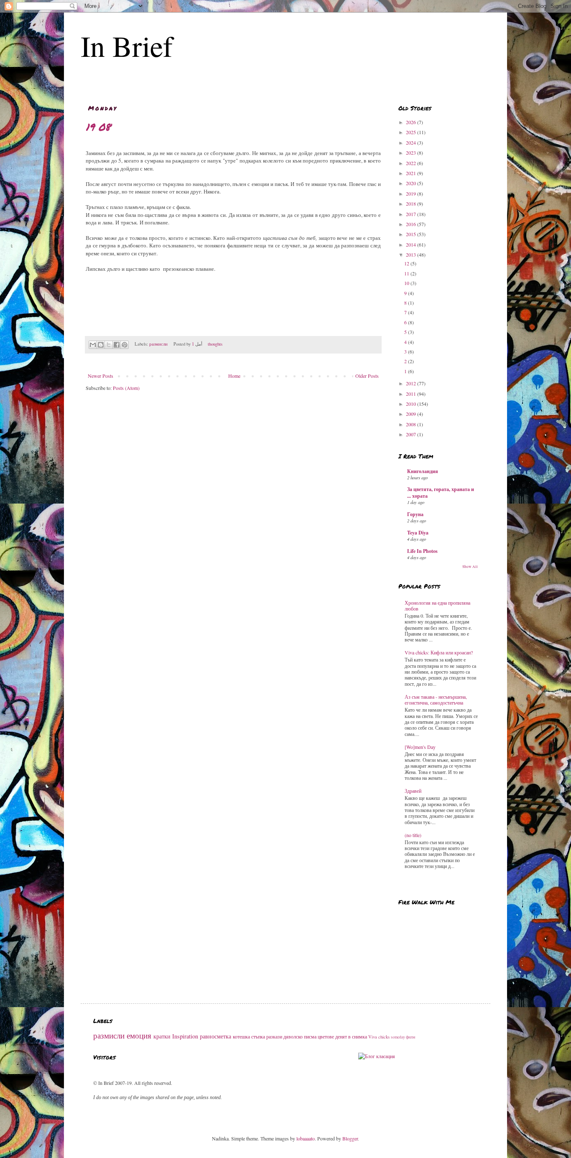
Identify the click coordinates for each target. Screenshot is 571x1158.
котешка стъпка (249, 1036)
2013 (411, 254)
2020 (411, 183)
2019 (411, 193)
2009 (411, 413)
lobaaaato (305, 1138)
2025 (411, 132)
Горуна (415, 514)
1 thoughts (207, 344)
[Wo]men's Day (420, 746)
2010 (411, 403)
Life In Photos (422, 551)
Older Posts (367, 375)
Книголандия (422, 471)
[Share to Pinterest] (124, 345)
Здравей (413, 790)
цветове (326, 1036)
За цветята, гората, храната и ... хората (440, 492)
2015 (411, 234)
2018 (411, 203)
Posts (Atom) (126, 387)
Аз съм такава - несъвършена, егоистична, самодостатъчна (436, 699)
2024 (411, 142)
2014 (411, 244)
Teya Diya (417, 532)
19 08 (98, 127)
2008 (411, 424)
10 (407, 283)
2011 (411, 393)
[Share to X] (109, 345)
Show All (470, 566)
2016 (411, 224)
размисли (158, 344)
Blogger (350, 1138)
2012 (411, 383)
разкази (274, 1036)
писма (310, 1036)
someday (398, 1037)
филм (410, 1037)
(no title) (413, 835)
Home (234, 375)
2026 (411, 122)
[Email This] (93, 345)
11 (407, 273)
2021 (411, 173)
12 (407, 263)
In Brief (127, 45)
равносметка (215, 1036)
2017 (411, 214)
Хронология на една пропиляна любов (437, 605)
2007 (411, 434)
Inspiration (185, 1036)
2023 (411, 152)
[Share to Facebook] (116, 345)
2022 (411, 163)
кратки (162, 1036)
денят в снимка (351, 1036)
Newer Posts (100, 375)
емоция (139, 1035)
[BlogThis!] (101, 345)
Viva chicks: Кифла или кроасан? (439, 652)
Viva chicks (379, 1037)
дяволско (293, 1036)
